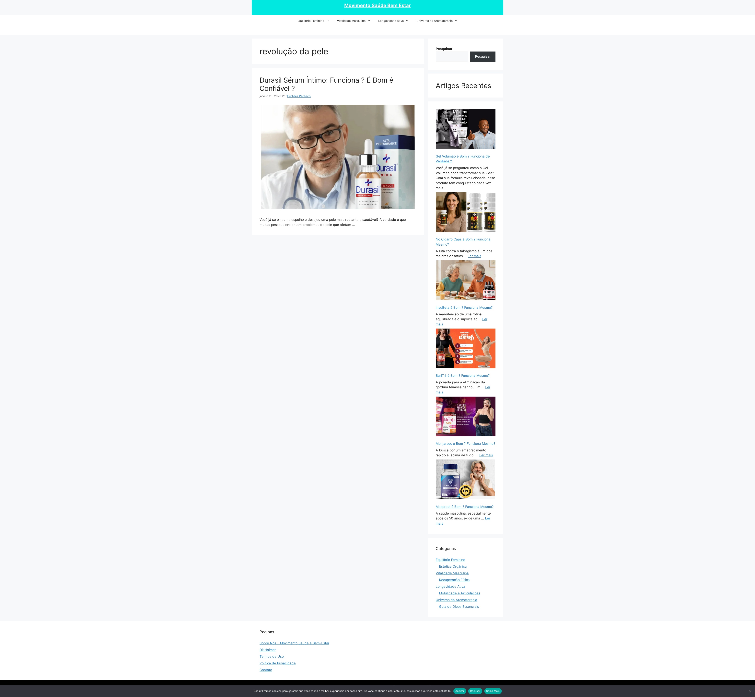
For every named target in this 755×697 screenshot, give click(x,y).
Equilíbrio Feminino (310, 21)
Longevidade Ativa (391, 21)
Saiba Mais (493, 690)
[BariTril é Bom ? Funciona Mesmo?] (465, 349)
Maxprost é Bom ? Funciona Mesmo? (465, 507)
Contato (266, 670)
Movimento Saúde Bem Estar (377, 5)
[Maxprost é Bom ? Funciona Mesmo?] (465, 480)
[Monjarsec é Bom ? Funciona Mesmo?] (465, 417)
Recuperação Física (454, 580)
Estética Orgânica (453, 566)
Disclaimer (268, 650)
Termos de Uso (272, 656)
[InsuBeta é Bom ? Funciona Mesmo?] (465, 281)
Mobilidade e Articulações (459, 593)
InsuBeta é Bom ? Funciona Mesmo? (464, 307)
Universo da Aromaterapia (434, 21)
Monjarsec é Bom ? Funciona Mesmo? (465, 444)
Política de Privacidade (278, 663)
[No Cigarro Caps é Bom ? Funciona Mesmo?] (465, 213)
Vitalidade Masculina (351, 21)
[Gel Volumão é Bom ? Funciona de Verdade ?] (465, 130)
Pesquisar (483, 56)
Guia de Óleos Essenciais (459, 607)
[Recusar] (750, 691)
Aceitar (459, 690)
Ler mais (474, 256)
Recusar (475, 690)
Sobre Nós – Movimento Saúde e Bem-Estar (294, 643)
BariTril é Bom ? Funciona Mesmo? (463, 376)
